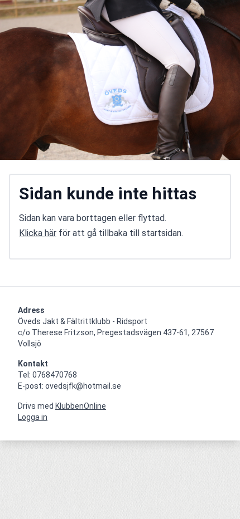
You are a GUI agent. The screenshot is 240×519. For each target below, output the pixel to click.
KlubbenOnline (80, 406)
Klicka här (37, 233)
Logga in (32, 417)
